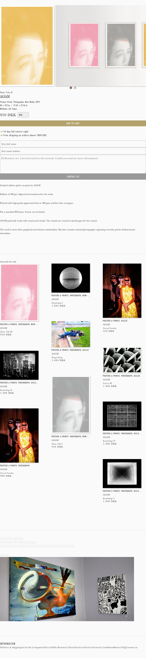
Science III (107, 383)
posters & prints (8, 324)
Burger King (56, 357)
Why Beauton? (60, 647)
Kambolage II (6, 390)
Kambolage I (57, 303)
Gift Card (47, 647)
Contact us (131, 647)
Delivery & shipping (10, 647)
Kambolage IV (109, 441)
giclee (124, 321)
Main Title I (56, 444)
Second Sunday (109, 328)
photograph (24, 324)
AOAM (5, 96)
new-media (36, 324)
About (71, 647)
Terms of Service (83, 647)
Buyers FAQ (120, 647)
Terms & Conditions (102, 647)
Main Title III (6, 331)
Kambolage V (108, 498)
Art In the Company (31, 647)
